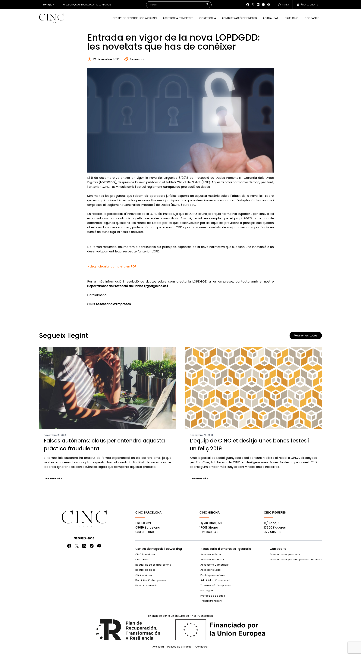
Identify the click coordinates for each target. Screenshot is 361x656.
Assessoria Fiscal (210, 554)
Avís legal (158, 646)
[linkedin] (258, 4)
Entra (285, 4)
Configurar (202, 646)
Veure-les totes (305, 335)
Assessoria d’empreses (178, 18)
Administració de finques (239, 18)
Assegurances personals (285, 554)
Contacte (311, 18)
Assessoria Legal (210, 570)
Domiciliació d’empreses (150, 580)
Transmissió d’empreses (215, 585)
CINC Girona (142, 559)
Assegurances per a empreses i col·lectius (296, 559)
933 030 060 (144, 532)
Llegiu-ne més (53, 478)
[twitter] (252, 4)
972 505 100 (272, 532)
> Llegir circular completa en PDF (111, 266)
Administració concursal (215, 580)
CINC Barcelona (145, 554)
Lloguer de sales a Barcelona (153, 565)
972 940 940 (208, 532)
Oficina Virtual (143, 575)
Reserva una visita (146, 585)
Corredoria (207, 18)
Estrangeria (207, 590)
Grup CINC (291, 18)
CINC (51, 18)
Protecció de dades (212, 596)
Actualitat (270, 18)
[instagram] (263, 4)
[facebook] (247, 4)
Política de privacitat (179, 646)
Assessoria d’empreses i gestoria (225, 549)
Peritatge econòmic (212, 575)
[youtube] (268, 4)
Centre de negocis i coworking (134, 18)
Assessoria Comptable (214, 565)
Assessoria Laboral (212, 559)
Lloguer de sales (145, 570)
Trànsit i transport (210, 601)
